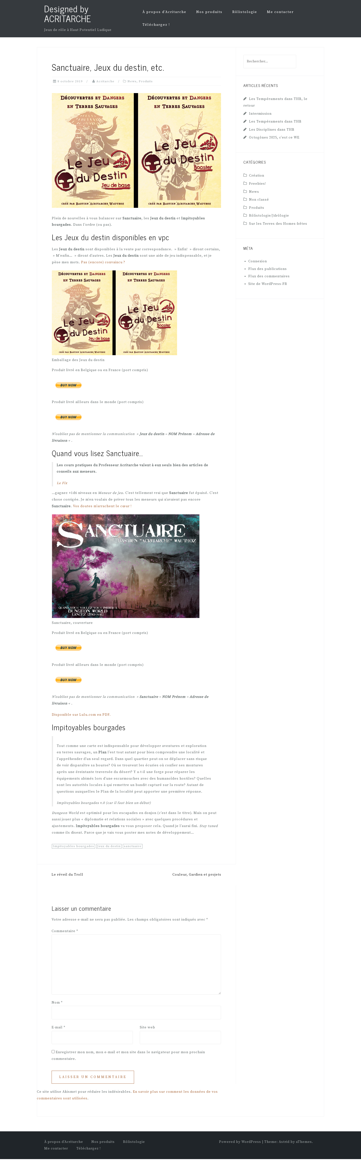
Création (256, 175)
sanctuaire (132, 846)
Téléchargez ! (156, 25)
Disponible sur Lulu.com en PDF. (81, 715)
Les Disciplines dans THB (271, 129)
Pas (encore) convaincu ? (103, 262)
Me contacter (280, 12)
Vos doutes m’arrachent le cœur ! (102, 506)
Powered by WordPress (240, 1142)
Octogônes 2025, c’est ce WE (274, 137)
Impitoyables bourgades (73, 846)
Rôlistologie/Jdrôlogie (269, 215)
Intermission (260, 114)
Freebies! (257, 184)
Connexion (257, 261)
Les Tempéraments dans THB (275, 121)
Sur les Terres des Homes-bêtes (278, 224)
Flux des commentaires (269, 276)
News (132, 81)
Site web (147, 1027)
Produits (146, 81)
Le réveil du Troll (67, 874)
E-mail (58, 1027)
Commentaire (65, 931)
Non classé (259, 199)
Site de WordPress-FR (267, 284)
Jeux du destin (109, 846)
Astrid (284, 1142)
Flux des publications (267, 269)
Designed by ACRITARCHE (67, 13)
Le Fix (62, 483)
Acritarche (105, 81)
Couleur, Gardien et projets (196, 874)
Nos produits (209, 12)
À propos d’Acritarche (164, 12)
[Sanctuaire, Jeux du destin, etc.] (136, 150)
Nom (57, 1002)
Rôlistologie (244, 12)
